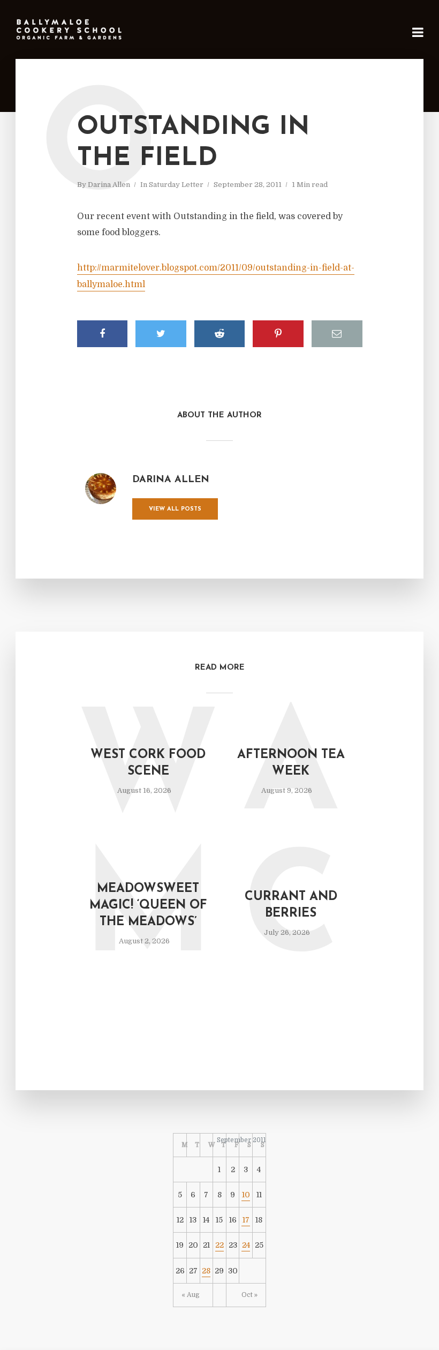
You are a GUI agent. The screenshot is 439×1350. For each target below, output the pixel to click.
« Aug (190, 1295)
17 (246, 1220)
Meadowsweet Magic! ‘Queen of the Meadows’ (148, 905)
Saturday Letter (176, 185)
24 (246, 1245)
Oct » (249, 1295)
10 (246, 1194)
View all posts (175, 509)
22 (219, 1245)
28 (206, 1270)
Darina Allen (109, 185)
